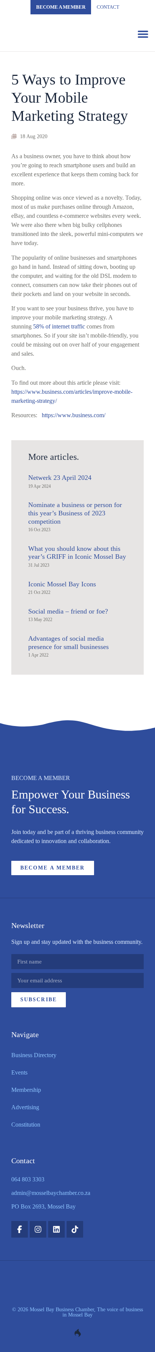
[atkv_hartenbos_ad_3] (77, 748)
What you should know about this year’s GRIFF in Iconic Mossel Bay (77, 553)
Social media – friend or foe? (68, 611)
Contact (108, 7)
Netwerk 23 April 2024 (59, 477)
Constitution (25, 1124)
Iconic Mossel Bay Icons (62, 584)
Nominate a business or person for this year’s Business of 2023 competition (75, 513)
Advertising (25, 1107)
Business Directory (33, 1055)
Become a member (60, 7)
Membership (26, 1090)
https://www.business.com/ (73, 415)
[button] (142, 33)
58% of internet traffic (59, 326)
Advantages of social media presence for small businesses (68, 643)
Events (19, 1072)
